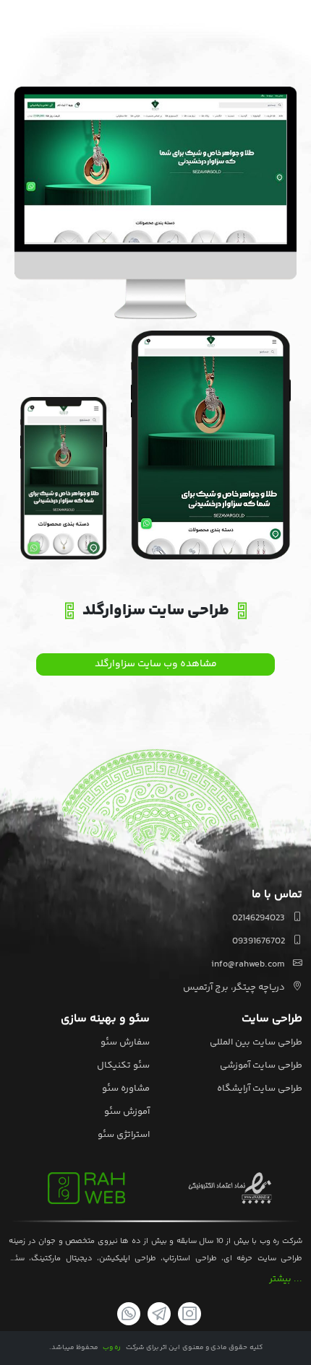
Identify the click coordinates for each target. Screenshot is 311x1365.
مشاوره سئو (126, 1088)
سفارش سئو (125, 1042)
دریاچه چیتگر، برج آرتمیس (235, 987)
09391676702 (259, 941)
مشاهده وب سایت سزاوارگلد (156, 664)
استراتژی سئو (124, 1135)
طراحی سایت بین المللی (256, 1042)
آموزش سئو (127, 1111)
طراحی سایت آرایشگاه (259, 1088)
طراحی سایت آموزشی (261, 1065)
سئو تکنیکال (123, 1065)
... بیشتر (285, 1279)
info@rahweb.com (249, 964)
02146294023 (259, 918)
